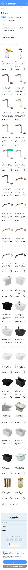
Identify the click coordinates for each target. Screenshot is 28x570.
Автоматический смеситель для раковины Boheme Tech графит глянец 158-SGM (7, 114)
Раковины (10, 17)
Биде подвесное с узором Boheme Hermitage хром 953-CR (20, 468)
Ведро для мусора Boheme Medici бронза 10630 (7, 492)
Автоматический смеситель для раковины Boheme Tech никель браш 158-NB (7, 165)
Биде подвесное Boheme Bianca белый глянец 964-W (20, 316)
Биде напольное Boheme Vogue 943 (7, 289)
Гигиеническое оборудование (11, 44)
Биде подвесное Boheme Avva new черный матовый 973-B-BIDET (7, 316)
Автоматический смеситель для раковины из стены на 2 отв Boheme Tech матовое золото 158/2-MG (7, 240)
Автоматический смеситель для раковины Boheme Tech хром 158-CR (20, 165)
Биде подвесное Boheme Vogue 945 (20, 416)
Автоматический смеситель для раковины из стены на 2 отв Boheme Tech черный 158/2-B (20, 266)
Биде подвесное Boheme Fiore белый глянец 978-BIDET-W (7, 367)
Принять (15, 562)
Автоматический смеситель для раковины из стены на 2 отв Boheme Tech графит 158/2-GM (7, 215)
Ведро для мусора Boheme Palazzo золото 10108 (20, 492)
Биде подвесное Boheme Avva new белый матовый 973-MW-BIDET (20, 291)
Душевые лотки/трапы (8, 30)
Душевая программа (8, 24)
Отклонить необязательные (15, 566)
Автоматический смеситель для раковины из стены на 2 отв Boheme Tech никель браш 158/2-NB (7, 266)
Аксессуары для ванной (9, 37)
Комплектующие (7, 40)
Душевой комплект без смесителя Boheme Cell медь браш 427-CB (20, 64)
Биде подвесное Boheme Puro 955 (6, 416)
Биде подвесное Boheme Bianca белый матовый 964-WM (7, 341)
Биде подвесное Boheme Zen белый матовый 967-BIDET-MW (20, 442)
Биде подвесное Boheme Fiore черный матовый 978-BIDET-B (6, 392)
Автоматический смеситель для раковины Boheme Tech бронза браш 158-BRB (7, 89)
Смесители (12, 20)
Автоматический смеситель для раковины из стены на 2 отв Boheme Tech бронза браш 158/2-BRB (20, 190)
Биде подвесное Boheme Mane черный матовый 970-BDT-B (19, 392)
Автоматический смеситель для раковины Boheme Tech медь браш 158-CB (20, 139)
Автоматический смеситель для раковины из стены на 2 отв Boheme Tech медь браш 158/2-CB (20, 240)
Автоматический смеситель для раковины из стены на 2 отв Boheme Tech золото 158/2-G (20, 215)
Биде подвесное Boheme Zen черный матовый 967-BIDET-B (6, 468)
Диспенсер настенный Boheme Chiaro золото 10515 (7, 63)
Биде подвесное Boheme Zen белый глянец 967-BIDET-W (7, 442)
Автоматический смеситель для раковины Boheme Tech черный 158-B (7, 190)
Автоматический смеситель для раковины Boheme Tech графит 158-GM (20, 89)
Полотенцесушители (8, 34)
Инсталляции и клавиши (9, 27)
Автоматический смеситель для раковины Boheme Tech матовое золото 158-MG (7, 139)
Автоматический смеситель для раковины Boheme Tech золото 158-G (20, 114)
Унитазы (18, 17)
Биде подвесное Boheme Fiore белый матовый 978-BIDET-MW (20, 367)
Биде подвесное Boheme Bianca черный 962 (19, 341)
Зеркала (21, 27)
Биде (4, 20)
